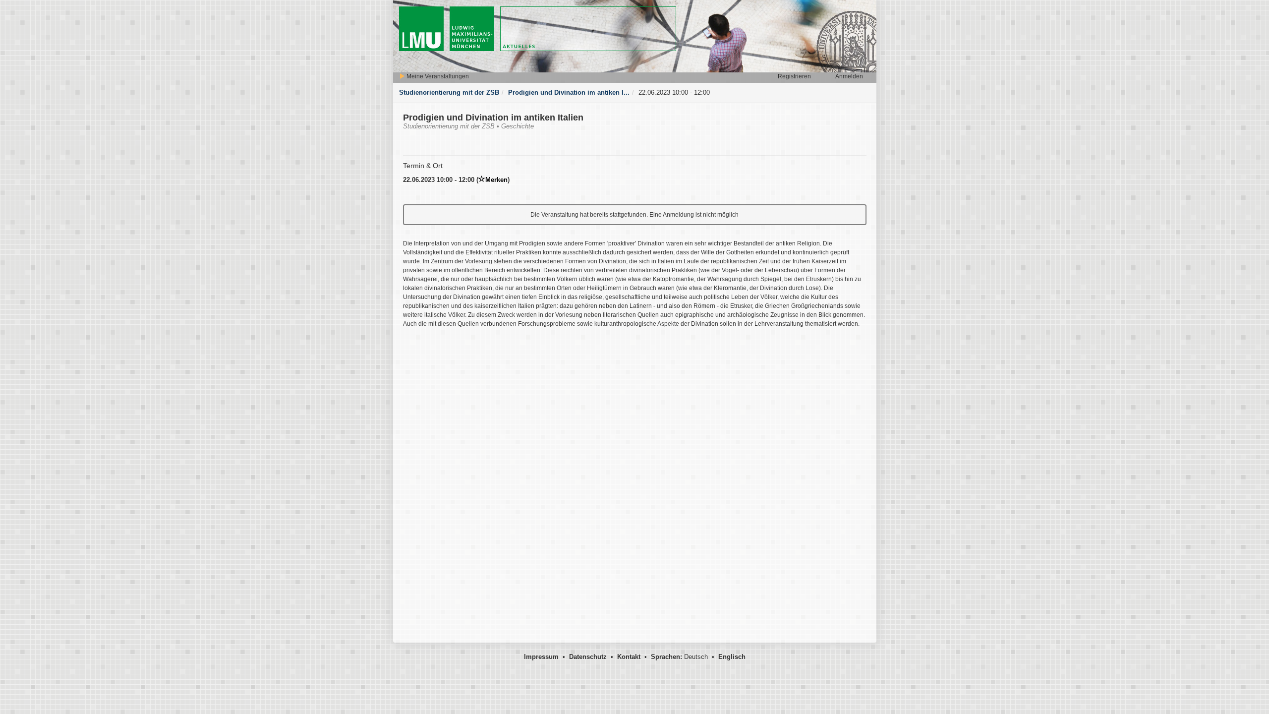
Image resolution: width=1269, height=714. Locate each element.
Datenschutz (588, 656)
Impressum (541, 656)
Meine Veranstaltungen (437, 76)
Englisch (732, 656)
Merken (496, 179)
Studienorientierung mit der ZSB (449, 92)
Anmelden (849, 76)
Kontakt (628, 656)
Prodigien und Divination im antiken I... (569, 92)
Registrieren (794, 76)
